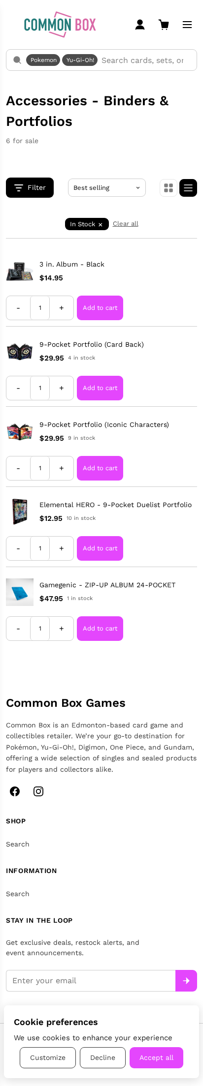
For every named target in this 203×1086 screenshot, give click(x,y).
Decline (102, 1057)
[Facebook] (15, 791)
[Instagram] (38, 791)
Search (18, 844)
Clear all (125, 223)
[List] (188, 188)
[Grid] (168, 188)
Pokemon (44, 60)
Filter (37, 187)
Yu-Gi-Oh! (80, 60)
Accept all (156, 1057)
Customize (48, 1057)
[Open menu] (187, 24)
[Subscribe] (186, 981)
